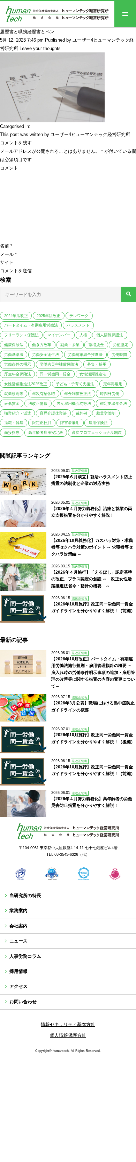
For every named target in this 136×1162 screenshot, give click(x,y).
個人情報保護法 (109, 335)
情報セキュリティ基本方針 (68, 1024)
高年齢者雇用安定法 (45, 432)
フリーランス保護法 (21, 335)
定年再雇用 (112, 384)
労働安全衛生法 (45, 354)
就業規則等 (13, 394)
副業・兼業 (70, 345)
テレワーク (79, 316)
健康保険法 (13, 345)
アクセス (18, 986)
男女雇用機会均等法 (73, 403)
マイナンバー (58, 335)
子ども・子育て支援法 (75, 384)
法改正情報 (37, 403)
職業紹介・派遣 (17, 413)
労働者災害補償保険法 (59, 364)
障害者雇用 (70, 423)
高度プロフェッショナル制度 (97, 432)
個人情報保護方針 (68, 1035)
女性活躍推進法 (93, 374)
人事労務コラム (25, 956)
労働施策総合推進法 (85, 354)
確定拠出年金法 (113, 403)
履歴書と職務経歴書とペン (27, 31)
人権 (83, 335)
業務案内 (18, 910)
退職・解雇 (13, 423)
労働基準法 (13, 354)
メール (8, 254)
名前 (6, 246)
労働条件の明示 (17, 364)
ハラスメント (78, 325)
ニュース (18, 941)
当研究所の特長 (25, 895)
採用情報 (18, 971)
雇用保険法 (98, 423)
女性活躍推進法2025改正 (25, 384)
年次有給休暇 (43, 394)
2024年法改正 (16, 316)
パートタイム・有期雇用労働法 (31, 325)
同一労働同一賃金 (55, 374)
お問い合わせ (23, 1001)
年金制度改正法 (77, 394)
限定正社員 (41, 423)
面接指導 (12, 432)
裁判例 (81, 413)
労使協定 (120, 345)
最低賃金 (12, 403)
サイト (7, 262)
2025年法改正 (48, 316)
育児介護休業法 (53, 413)
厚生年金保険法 (17, 374)
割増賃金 (96, 345)
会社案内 (18, 925)
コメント (9, 168)
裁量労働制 (105, 413)
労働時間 (119, 354)
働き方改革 (41, 345)
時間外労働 (109, 394)
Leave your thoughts (40, 48)
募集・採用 (96, 364)
